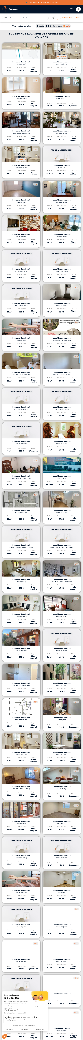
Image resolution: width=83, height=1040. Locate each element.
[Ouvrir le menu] (71, 9)
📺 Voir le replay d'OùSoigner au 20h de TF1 (41, 2)
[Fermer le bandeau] (80, 2)
